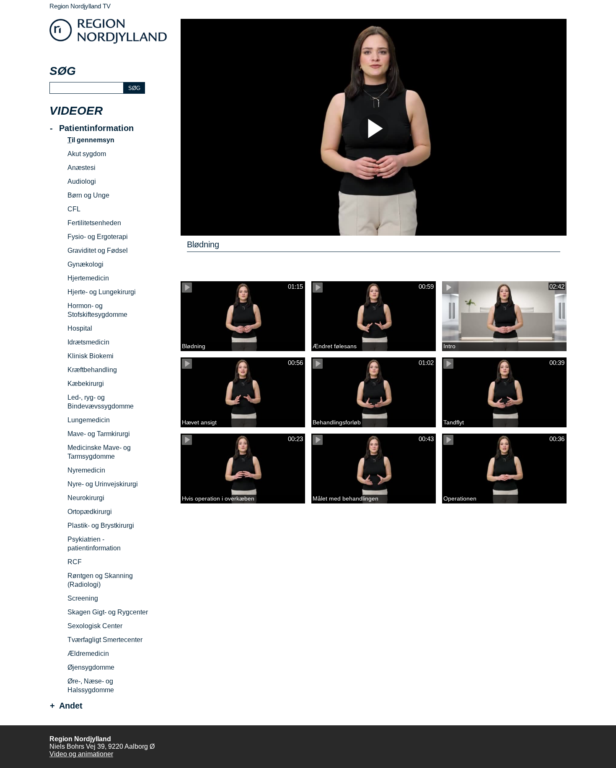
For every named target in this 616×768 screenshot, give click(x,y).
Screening (82, 598)
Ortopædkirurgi (89, 511)
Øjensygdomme (90, 667)
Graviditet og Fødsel (97, 250)
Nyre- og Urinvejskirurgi (102, 484)
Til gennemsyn (90, 140)
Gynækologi (85, 264)
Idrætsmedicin (88, 342)
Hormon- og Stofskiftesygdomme (97, 310)
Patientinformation (96, 128)
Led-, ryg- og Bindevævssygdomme (100, 402)
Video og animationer (81, 754)
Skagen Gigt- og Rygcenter (107, 612)
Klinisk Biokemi (90, 356)
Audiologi (81, 181)
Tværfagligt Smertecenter (104, 639)
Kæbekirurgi (85, 383)
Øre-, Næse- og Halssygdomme (90, 686)
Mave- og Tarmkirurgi (98, 433)
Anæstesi (81, 167)
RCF (74, 561)
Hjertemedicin (88, 278)
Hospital (79, 328)
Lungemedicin (88, 420)
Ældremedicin (88, 653)
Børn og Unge (88, 195)
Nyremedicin (86, 470)
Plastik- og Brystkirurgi (100, 525)
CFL (73, 209)
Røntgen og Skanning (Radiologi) (100, 580)
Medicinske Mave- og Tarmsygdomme (99, 452)
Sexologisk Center (94, 625)
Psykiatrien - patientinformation (94, 544)
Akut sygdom (86, 153)
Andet (71, 705)
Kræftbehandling (92, 369)
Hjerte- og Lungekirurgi (101, 291)
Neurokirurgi (85, 497)
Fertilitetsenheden (94, 222)
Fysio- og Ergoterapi (97, 236)
